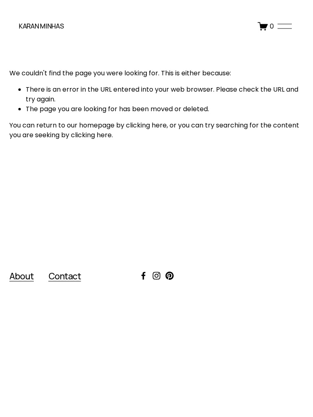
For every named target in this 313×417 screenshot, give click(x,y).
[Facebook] (143, 276)
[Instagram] (156, 276)
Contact (64, 276)
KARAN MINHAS (41, 26)
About (21, 276)
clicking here (146, 125)
